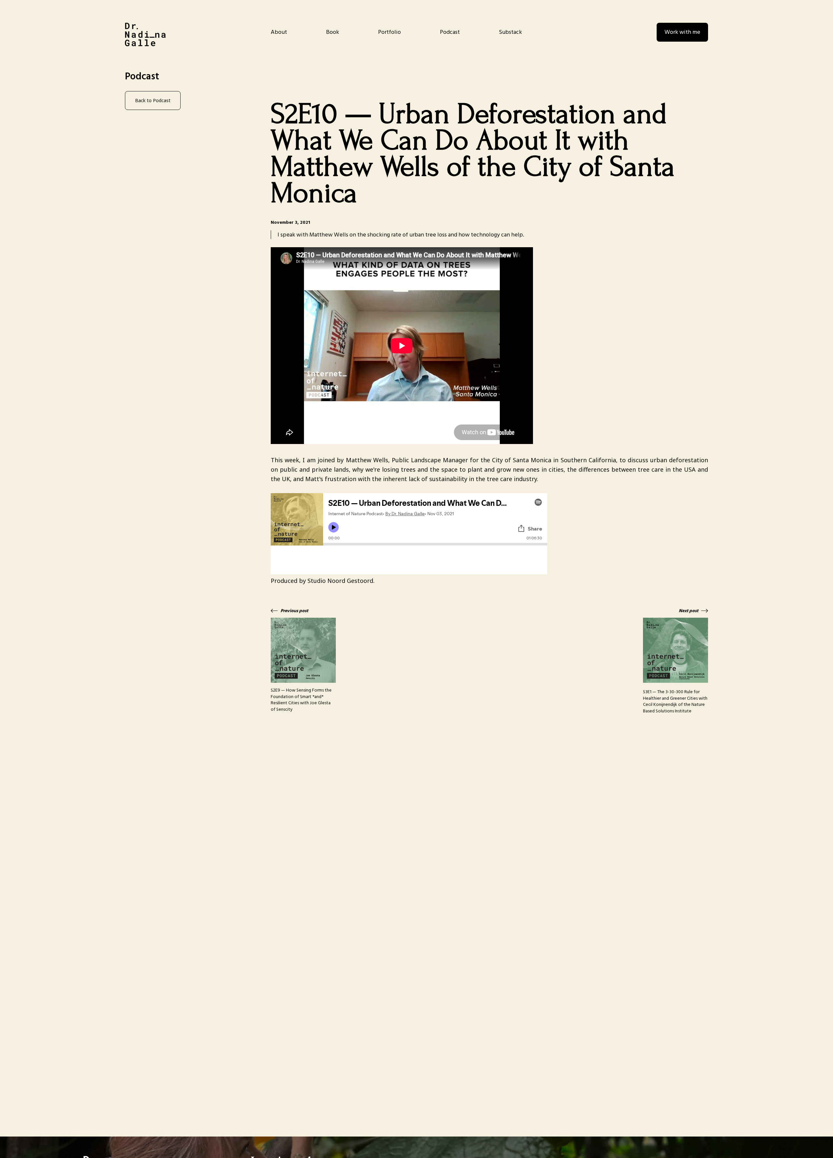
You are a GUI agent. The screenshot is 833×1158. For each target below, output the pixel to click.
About (279, 32)
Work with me (682, 32)
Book (332, 32)
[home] (145, 34)
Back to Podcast (153, 100)
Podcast (450, 32)
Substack (510, 32)
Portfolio (389, 32)
